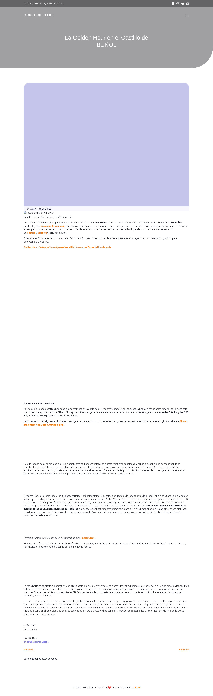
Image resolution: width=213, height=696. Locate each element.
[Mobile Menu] (187, 15)
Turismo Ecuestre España (36, 642)
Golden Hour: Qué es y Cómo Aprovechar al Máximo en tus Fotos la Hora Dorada (67, 247)
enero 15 (46, 209)
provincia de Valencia (52, 226)
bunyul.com (88, 538)
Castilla (31, 232)
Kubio (138, 687)
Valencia (42, 232)
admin (33, 209)
